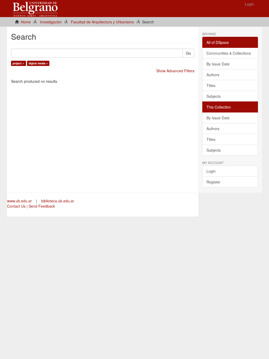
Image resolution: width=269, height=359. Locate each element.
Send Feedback (42, 206)
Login (211, 171)
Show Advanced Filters (175, 70)
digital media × (38, 63)
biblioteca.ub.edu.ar (57, 200)
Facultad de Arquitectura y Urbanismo (102, 21)
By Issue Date (218, 63)
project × (18, 63)
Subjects (213, 96)
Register (213, 181)
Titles (210, 85)
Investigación (51, 21)
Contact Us (16, 206)
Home (26, 21)
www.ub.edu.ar (20, 200)
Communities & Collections (228, 53)
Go (188, 53)
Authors (212, 74)
